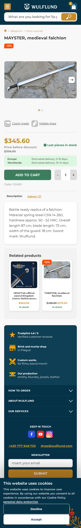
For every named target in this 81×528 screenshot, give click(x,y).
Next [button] (72, 80)
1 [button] (39, 110)
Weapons (16, 31)
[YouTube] (40, 434)
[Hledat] (68, 17)
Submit (40, 473)
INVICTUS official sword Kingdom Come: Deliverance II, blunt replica (24, 297)
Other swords (34, 31)
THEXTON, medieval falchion (56, 294)
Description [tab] (14, 196)
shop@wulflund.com (56, 446)
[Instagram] (49, 434)
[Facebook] (31, 434)
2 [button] (42, 110)
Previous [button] (9, 80)
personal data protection (20, 501)
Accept (36, 519)
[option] (40, 80)
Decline (36, 509)
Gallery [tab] (34, 196)
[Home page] (5, 31)
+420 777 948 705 (22, 446)
